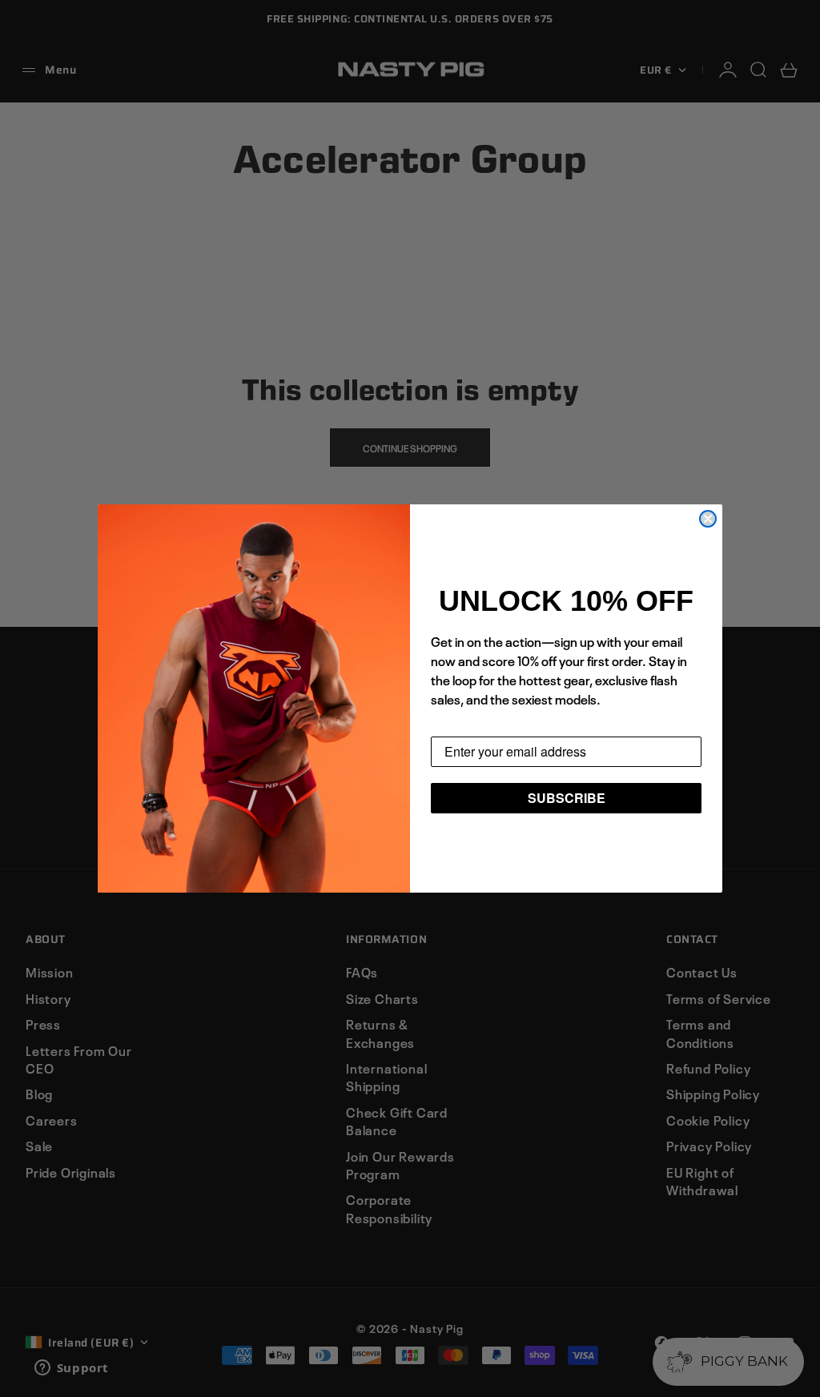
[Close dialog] (708, 519)
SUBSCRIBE (566, 798)
